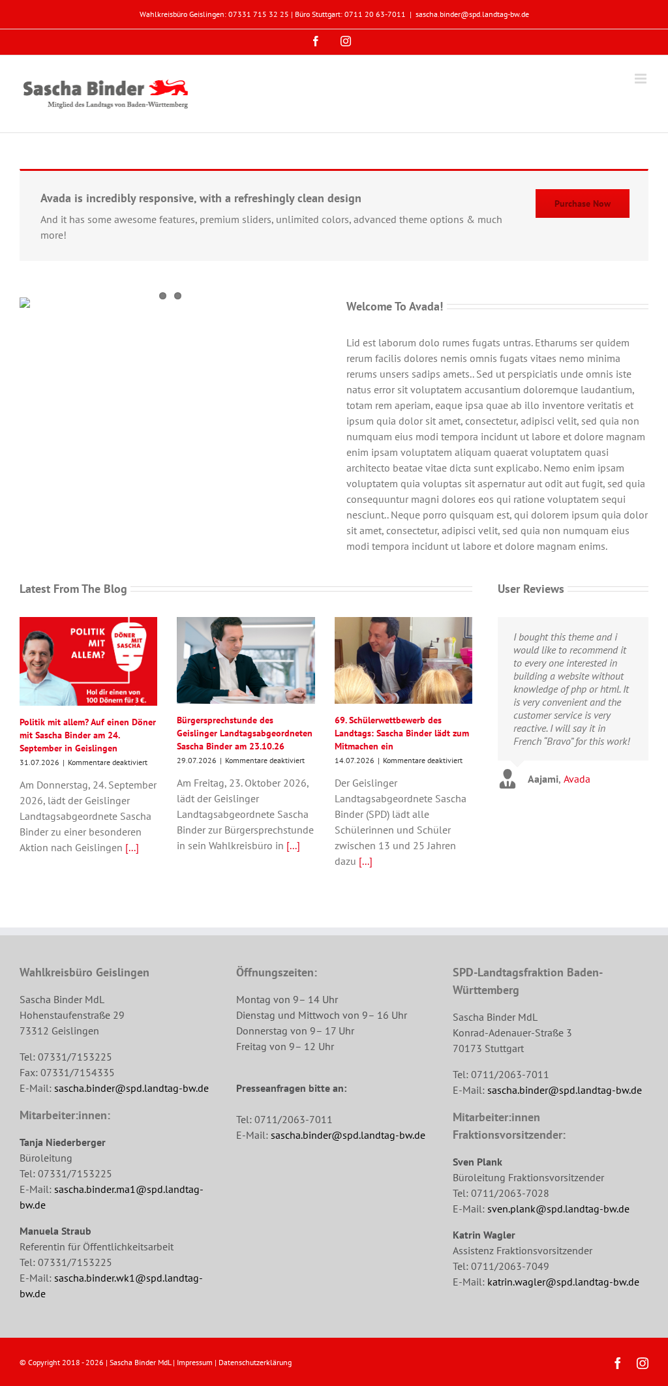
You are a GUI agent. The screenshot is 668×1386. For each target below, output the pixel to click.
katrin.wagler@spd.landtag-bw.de (563, 1281)
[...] (131, 847)
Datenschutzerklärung (255, 1362)
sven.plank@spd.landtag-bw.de (558, 1208)
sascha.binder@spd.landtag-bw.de (472, 14)
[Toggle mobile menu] (641, 78)
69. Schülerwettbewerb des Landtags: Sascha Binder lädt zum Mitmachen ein (402, 733)
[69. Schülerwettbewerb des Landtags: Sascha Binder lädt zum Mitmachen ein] (403, 660)
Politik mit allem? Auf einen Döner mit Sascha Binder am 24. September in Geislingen (88, 735)
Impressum (195, 1362)
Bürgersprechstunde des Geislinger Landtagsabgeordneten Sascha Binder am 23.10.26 (244, 733)
